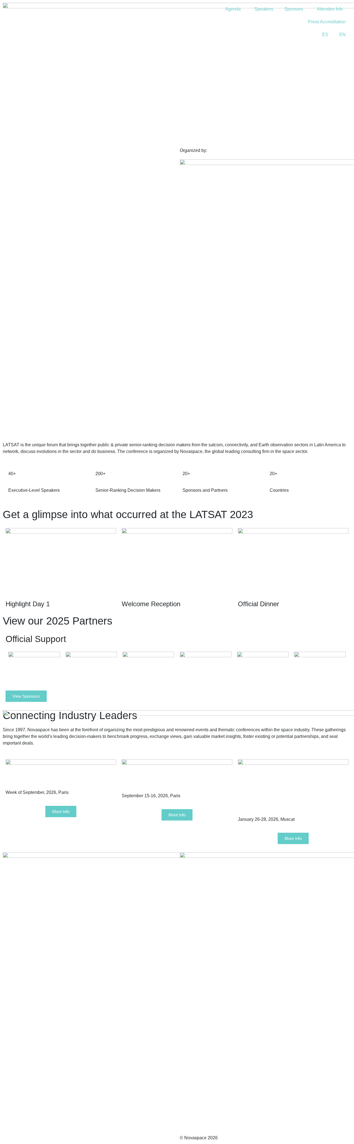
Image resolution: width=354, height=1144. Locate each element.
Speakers (263, 9)
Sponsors (293, 9)
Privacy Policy (17, 1000)
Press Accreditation (327, 21)
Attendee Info (330, 9)
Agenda (233, 9)
